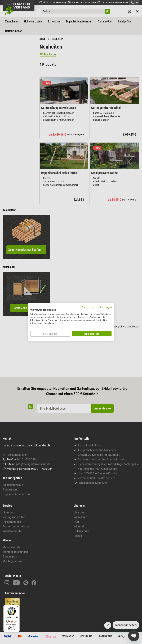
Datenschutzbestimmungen (97, 307)
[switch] (11, 628)
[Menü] (17, 607)
